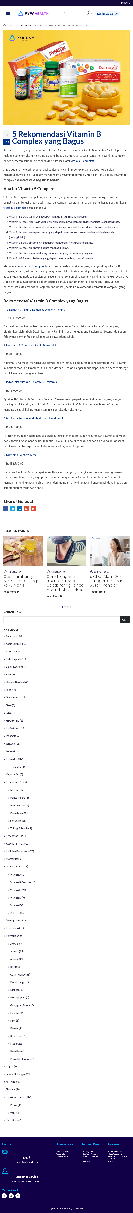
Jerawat (10, 751)
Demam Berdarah (16, 682)
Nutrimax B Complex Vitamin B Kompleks (32, 345)
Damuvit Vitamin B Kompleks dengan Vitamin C (37, 309)
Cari (124, 619)
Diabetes (15, 989)
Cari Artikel (12, 611)
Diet (8, 689)
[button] (65, 14)
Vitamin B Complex (20, 882)
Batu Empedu (13, 659)
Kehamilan (11, 758)
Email (33, 508)
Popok (9, 1066)
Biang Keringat (14, 666)
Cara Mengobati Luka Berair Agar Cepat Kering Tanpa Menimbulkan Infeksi (65, 583)
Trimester (15, 766)
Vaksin (13, 1112)
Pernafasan (17, 813)
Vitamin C (15, 889)
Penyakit (11, 935)
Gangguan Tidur (19, 1005)
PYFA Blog (125, 3)
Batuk (13, 966)
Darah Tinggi (17, 982)
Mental (14, 790)
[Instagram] (17, 1195)
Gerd (9, 705)
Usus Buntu (12, 1120)
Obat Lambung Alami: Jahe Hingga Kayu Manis (21, 581)
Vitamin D (15, 897)
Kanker (14, 1028)
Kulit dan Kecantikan (17, 851)
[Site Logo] (33, 13)
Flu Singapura (18, 997)
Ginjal (9, 712)
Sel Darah (11, 1081)
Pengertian (12, 927)
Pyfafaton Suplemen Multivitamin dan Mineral (34, 418)
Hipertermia (12, 720)
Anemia (14, 951)
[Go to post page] (23, 551)
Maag (13, 1043)
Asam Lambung (14, 643)
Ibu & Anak (12, 728)
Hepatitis (15, 1012)
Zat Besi (15, 913)
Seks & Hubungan (16, 1074)
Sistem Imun (17, 820)
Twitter (12, 508)
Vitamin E (15, 905)
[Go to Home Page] (4, 25)
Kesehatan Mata (15, 843)
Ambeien (15, 943)
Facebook (5, 508)
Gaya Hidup (12, 697)
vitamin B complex (82, 160)
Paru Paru (16, 1051)
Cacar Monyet (18, 974)
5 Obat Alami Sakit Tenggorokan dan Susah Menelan (106, 581)
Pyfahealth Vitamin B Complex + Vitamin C (32, 381)
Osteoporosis (14, 920)
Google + (26, 508)
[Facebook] (4, 1195)
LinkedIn (19, 508)
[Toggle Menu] (8, 13)
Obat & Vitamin (14, 866)
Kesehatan (12, 782)
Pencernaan (17, 805)
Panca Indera (17, 797)
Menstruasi (12, 858)
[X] (11, 1195)
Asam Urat (12, 651)
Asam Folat (12, 635)
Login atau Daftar (107, 13)
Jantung (10, 743)
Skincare (10, 1089)
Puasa (13, 1105)
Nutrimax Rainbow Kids (21, 454)
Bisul (8, 674)
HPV (13, 1020)
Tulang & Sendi (18, 828)
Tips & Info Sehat (15, 1097)
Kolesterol (16, 1036)
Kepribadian (12, 774)
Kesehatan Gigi (14, 835)
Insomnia (11, 735)
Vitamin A (15, 874)
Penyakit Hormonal (21, 1058)
